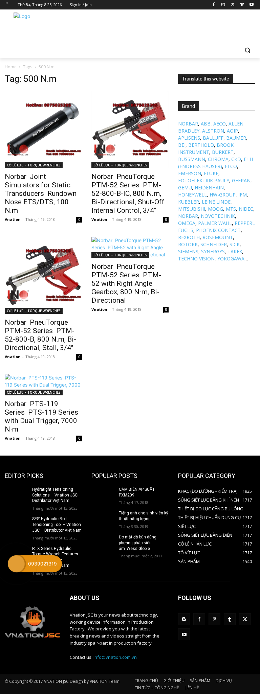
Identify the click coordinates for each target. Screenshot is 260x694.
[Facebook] (214, 5)
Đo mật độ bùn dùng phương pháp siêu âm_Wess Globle (137, 543)
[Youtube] (251, 5)
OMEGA (186, 223)
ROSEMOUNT (217, 237)
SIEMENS (188, 251)
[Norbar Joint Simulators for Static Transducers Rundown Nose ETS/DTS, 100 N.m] (43, 129)
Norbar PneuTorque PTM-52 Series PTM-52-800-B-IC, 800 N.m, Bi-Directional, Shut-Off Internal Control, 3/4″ (128, 193)
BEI (182, 145)
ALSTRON (213, 131)
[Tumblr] (230, 619)
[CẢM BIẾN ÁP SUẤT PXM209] (102, 495)
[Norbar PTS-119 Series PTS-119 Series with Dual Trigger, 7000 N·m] (43, 384)
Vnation (13, 219)
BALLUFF (213, 138)
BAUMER (236, 138)
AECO (219, 123)
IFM (242, 194)
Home (11, 67)
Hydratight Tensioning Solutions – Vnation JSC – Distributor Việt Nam (56, 495)
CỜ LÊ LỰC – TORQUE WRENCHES (34, 165)
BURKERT (223, 152)
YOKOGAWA (230, 258)
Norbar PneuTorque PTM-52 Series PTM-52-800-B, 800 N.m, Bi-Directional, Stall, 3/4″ (40, 335)
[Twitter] (233, 5)
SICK (235, 244)
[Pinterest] (214, 619)
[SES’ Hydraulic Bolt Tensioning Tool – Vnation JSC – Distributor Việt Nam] (16, 524)
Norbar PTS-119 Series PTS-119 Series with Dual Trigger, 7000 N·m (41, 416)
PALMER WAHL (215, 223)
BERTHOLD (201, 145)
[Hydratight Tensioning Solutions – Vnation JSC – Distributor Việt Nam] (16, 495)
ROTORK (188, 244)
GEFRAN (241, 180)
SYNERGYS (213, 251)
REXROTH (189, 237)
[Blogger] (184, 619)
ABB (206, 123)
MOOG (215, 209)
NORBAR (188, 123)
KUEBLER (188, 202)
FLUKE (211, 173)
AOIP (232, 131)
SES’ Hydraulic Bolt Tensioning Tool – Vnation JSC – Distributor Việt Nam (57, 524)
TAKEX (235, 251)
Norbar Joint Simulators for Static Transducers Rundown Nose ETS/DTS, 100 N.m (41, 193)
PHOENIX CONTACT (218, 230)
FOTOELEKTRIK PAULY (203, 180)
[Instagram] (223, 5)
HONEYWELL (192, 194)
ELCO (231, 166)
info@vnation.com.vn (115, 657)
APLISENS (189, 138)
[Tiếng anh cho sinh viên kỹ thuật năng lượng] (102, 518)
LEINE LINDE (216, 202)
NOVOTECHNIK (218, 216)
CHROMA (218, 159)
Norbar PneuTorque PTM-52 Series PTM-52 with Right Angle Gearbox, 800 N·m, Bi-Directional (126, 283)
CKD (236, 159)
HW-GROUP (223, 194)
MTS (231, 209)
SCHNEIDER (213, 244)
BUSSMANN (191, 159)
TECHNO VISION (196, 258)
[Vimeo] (242, 5)
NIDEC (246, 209)
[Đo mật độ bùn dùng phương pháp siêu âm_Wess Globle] (102, 542)
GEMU (185, 187)
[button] (247, 50)
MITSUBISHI (191, 209)
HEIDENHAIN (209, 187)
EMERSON (189, 173)
